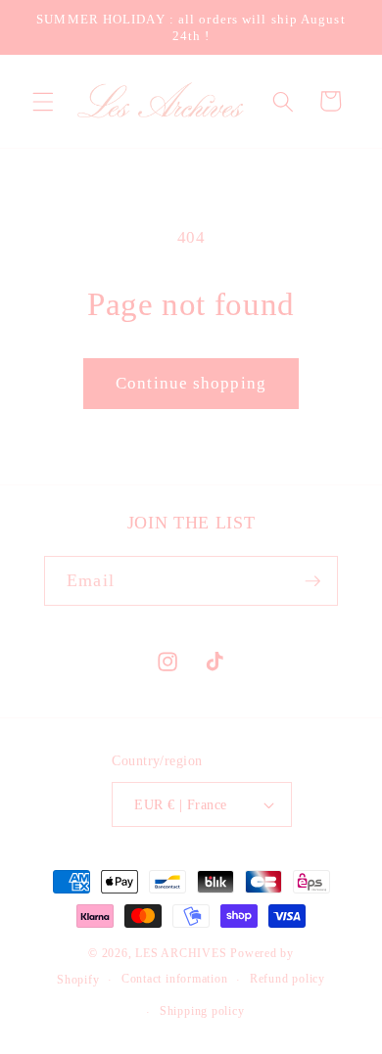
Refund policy (287, 978)
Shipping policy (202, 1011)
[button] (43, 100)
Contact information (174, 978)
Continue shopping (191, 383)
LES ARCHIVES (180, 953)
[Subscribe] (312, 581)
